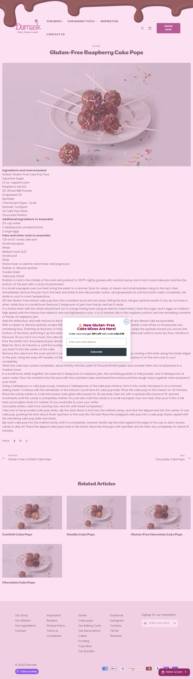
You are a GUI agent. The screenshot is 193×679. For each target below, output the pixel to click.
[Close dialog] (126, 321)
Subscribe (96, 352)
